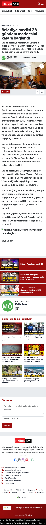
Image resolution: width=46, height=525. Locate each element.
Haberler (5, 25)
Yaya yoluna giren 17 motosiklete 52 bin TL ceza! (33, 338)
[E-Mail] (17, 309)
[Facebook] (15, 460)
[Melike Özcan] (7, 306)
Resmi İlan (40, 492)
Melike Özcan (21, 304)
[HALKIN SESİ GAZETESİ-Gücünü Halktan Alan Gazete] (10, 4)
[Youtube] (27, 460)
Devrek (14, 492)
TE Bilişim (28, 515)
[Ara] (39, 4)
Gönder (7, 426)
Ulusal (31, 492)
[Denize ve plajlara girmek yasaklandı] (34, 371)
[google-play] (23, 498)
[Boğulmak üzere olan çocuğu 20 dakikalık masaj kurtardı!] (12, 350)
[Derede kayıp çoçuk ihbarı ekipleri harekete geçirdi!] (12, 328)
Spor (30, 11)
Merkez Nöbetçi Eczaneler (15, 467)
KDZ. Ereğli (20, 490)
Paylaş (7, 92)
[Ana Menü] (42, 4)
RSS (8, 508)
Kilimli (6, 492)
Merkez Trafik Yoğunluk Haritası (17, 473)
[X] (19, 460)
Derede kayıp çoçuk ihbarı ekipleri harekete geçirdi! (12, 338)
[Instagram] (23, 460)
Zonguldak (7, 11)
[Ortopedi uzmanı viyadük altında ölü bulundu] (12, 371)
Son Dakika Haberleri (13, 481)
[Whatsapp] (31, 460)
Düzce (15, 25)
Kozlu (41, 490)
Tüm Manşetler (10, 478)
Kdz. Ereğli (20, 11)
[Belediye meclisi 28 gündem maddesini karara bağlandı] (23, 75)
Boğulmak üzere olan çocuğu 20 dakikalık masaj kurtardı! (11, 359)
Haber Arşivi (9, 483)
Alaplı (23, 492)
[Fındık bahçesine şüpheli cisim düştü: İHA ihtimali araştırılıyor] (34, 350)
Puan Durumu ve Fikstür (14, 475)
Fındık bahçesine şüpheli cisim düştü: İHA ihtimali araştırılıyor (34, 359)
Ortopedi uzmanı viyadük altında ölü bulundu (10, 381)
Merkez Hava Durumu (13, 470)
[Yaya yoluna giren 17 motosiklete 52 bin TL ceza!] (34, 328)
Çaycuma (39, 11)
